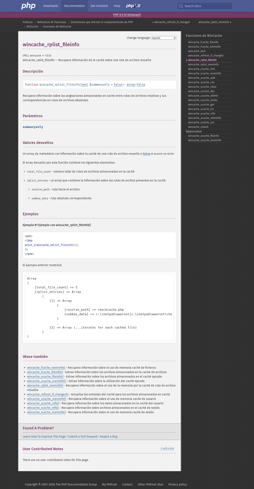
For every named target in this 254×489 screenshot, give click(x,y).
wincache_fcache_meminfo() (46, 367)
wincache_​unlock (198, 127)
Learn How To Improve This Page (44, 436)
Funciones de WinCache (57, 26)
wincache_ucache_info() (43, 403)
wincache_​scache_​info (201, 69)
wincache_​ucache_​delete (203, 95)
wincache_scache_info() (43, 408)
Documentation (74, 6)
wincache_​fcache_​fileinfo (203, 42)
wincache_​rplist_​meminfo (203, 64)
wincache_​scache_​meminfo (204, 73)
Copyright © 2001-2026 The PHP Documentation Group (61, 484)
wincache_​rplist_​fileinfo (202, 60)
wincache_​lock (196, 51)
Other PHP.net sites (150, 484)
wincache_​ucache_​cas (201, 82)
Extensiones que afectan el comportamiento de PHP (102, 22)
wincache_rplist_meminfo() (45, 385)
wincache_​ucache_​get (201, 104)
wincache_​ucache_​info (201, 113)
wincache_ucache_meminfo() (46, 399)
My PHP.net (109, 484)
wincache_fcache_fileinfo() (45, 372)
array (131, 84)
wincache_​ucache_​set (201, 122)
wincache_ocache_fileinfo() (45, 376)
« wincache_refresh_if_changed (171, 22)
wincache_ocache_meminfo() (46, 381)
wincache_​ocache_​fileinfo (203, 135)
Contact (127, 484)
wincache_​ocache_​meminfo (204, 140)
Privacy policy (177, 484)
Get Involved (99, 6)
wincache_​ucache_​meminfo (204, 118)
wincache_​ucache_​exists (203, 100)
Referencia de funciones (51, 22)
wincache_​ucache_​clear (202, 86)
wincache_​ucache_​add (201, 77)
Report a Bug (108, 436)
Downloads (51, 6)
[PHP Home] (28, 6)
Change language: (138, 38)
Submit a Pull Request (83, 436)
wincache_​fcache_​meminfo (204, 46)
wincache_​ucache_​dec (201, 91)
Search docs (193, 6)
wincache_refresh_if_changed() (47, 394)
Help (117, 6)
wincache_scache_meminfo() (46, 412)
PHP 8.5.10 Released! (127, 15)
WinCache (32, 26)
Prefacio (28, 22)
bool (84, 84)
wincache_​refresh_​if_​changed (205, 55)
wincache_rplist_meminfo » (215, 22)
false (118, 84)
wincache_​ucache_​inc (201, 109)
